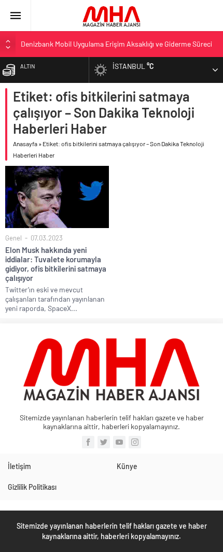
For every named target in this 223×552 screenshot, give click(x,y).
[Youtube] (119, 442)
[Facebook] (88, 442)
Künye (127, 466)
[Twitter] (103, 442)
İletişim (19, 466)
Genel (13, 238)
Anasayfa (25, 143)
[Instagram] (135, 442)
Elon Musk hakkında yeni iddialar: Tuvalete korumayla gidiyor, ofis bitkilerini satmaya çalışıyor (55, 263)
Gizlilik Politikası (32, 487)
